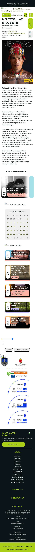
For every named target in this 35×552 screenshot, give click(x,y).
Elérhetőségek (17, 477)
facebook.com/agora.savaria (17, 534)
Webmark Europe (23, 549)
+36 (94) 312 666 (17, 529)
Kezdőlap (17, 456)
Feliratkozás (12, 444)
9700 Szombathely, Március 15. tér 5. (17, 518)
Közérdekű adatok (17, 482)
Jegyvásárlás (17, 474)
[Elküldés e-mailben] (30, 36)
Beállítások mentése (21, 350)
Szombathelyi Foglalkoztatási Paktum (17, 5)
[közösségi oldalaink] (25, 15)
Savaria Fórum (24, 3)
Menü (30, 15)
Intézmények (17, 469)
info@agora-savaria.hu (17, 523)
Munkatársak (17, 472)
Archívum (17, 464)
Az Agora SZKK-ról (17, 480)
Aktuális (17, 459)
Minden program (17, 15)
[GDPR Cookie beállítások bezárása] (0, 354)
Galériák (17, 461)
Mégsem (9, 350)
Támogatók (18, 466)
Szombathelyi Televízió (13, 3)
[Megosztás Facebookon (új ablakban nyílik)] (30, 32)
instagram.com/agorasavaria (17, 539)
